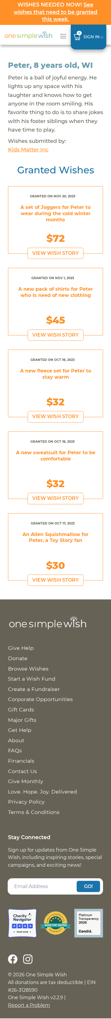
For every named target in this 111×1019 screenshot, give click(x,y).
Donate (18, 658)
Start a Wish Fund (31, 679)
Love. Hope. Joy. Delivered (42, 791)
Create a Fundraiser (34, 689)
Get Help (19, 730)
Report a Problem (29, 1005)
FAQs (15, 750)
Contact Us (22, 771)
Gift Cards (21, 709)
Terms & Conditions (33, 812)
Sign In (91, 36)
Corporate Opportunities (40, 699)
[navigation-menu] (62, 36)
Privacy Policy (26, 802)
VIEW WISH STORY (55, 253)
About (16, 740)
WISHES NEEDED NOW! (55, 11)
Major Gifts (22, 720)
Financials (21, 761)
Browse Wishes (28, 669)
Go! (88, 886)
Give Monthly (25, 781)
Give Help (21, 648)
